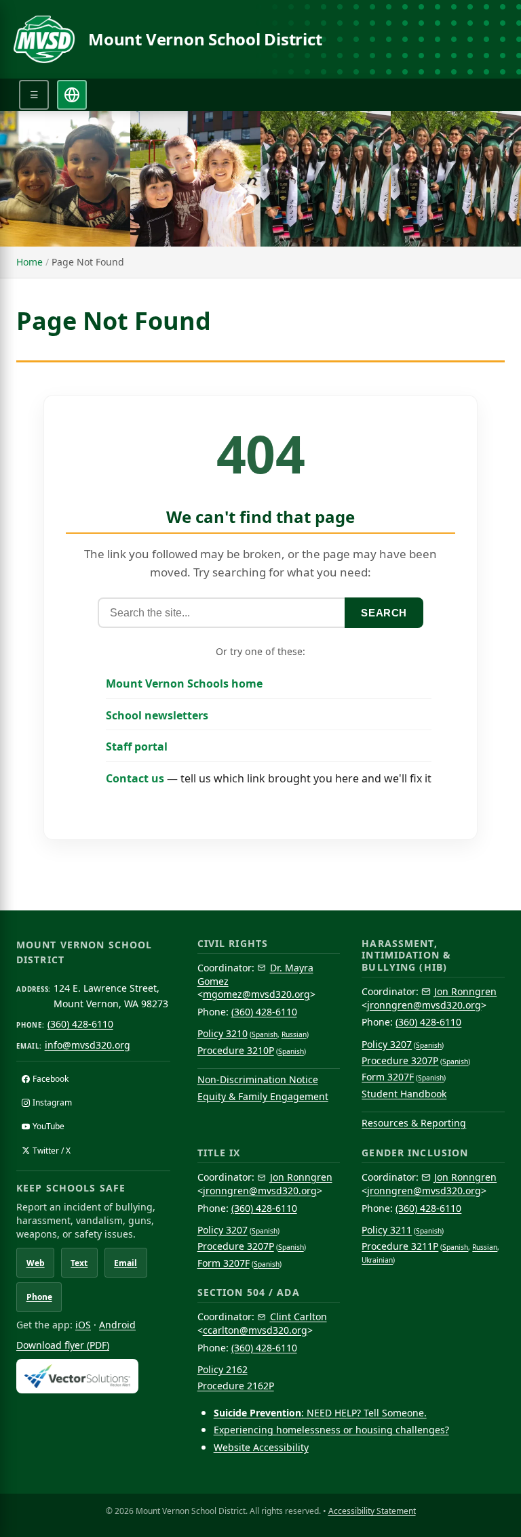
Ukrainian (377, 1260)
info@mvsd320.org (87, 1044)
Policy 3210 (222, 1033)
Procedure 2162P (235, 1385)
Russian (294, 1034)
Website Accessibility (261, 1447)
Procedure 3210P (235, 1050)
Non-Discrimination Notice (257, 1079)
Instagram (52, 1102)
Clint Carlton (298, 1316)
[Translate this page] (72, 95)
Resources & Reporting (414, 1122)
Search (384, 612)
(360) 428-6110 (80, 1023)
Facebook (51, 1079)
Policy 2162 (222, 1369)
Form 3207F (388, 1076)
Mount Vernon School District (205, 39)
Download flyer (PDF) (62, 1345)
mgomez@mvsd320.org (256, 994)
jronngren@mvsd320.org (424, 1004)
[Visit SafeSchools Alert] (93, 1376)
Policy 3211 (387, 1229)
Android (117, 1324)
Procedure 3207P (400, 1060)
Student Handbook (404, 1093)
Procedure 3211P (400, 1246)
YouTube (48, 1126)
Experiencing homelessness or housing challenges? (331, 1429)
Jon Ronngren (465, 991)
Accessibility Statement (372, 1511)
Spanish (264, 1034)
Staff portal (137, 746)
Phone (39, 1297)
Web (35, 1263)
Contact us (135, 778)
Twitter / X (52, 1150)
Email (125, 1263)
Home (29, 261)
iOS (83, 1324)
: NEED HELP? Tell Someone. (320, 1412)
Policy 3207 (387, 1044)
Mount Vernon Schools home (184, 683)
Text (79, 1263)
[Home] (44, 39)
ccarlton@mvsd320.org (255, 1330)
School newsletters (157, 715)
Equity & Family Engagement (262, 1096)
